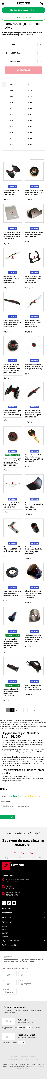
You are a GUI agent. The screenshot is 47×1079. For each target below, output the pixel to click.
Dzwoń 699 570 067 (24, 17)
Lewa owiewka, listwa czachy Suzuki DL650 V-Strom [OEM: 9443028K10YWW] (11, 280)
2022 (11, 138)
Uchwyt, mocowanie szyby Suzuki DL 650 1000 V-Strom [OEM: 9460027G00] (12, 413)
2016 (11, 120)
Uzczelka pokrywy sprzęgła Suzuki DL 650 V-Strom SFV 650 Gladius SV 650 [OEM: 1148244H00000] (12, 235)
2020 (11, 132)
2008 (11, 96)
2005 (30, 84)
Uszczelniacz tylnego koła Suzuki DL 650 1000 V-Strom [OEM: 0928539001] (12, 593)
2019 (30, 126)
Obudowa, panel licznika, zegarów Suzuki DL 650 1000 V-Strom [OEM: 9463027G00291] (33, 280)
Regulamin (14, 1056)
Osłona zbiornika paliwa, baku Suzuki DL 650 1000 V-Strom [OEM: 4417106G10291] (34, 506)
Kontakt (27, 1059)
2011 (30, 102)
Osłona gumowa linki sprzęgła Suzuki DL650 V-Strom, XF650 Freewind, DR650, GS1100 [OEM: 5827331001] (11, 643)
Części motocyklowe (11, 940)
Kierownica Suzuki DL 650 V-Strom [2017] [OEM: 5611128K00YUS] (11, 505)
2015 (30, 114)
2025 (30, 144)
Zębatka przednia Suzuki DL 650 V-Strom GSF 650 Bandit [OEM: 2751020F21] (34, 192)
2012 (11, 108)
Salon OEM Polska (23, 1069)
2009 (30, 96)
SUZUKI (4, 930)
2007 (30, 90)
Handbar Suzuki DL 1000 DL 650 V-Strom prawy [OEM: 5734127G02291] (34, 234)
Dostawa (36, 1059)
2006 (11, 90)
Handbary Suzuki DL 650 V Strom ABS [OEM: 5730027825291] (11, 192)
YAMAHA (5, 936)
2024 (11, 144)
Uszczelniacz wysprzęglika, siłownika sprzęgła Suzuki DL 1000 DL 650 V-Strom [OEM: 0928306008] (12, 462)
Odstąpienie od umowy (28, 1056)
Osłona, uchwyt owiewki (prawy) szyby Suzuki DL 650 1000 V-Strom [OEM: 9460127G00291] (33, 414)
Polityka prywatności (15, 1059)
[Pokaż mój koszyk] (41, 3)
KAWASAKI (5, 933)
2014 (11, 114)
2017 (30, 120)
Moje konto (7, 908)
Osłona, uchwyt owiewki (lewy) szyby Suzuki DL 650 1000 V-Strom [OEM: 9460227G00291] (12, 324)
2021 (30, 132)
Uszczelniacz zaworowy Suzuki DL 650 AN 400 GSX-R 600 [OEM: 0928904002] (34, 367)
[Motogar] (23, 4)
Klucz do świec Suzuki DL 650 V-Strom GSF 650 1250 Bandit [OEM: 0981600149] (12, 549)
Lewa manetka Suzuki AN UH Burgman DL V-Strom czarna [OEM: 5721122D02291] (11, 692)
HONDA (4, 926)
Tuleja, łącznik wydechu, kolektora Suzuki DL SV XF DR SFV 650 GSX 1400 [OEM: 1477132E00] (34, 638)
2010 (11, 102)
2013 (30, 108)
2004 (11, 84)
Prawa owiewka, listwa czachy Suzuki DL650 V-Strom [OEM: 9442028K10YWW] (33, 324)
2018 (11, 126)
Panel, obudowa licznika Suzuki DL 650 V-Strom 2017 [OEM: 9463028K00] (33, 687)
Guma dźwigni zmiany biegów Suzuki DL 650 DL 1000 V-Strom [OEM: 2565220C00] (33, 550)
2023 (30, 138)
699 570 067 (23, 853)
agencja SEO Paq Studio (36, 1066)
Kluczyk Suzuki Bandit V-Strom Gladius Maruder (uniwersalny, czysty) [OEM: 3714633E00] (34, 458)
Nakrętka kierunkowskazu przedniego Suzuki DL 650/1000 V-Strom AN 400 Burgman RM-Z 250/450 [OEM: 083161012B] (11, 369)
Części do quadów (9, 945)
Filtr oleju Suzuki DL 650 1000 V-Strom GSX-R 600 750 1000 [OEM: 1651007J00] (33, 594)
